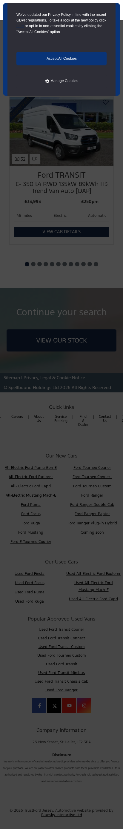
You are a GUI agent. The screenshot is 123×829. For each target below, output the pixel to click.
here (20, 26)
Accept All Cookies (62, 58)
